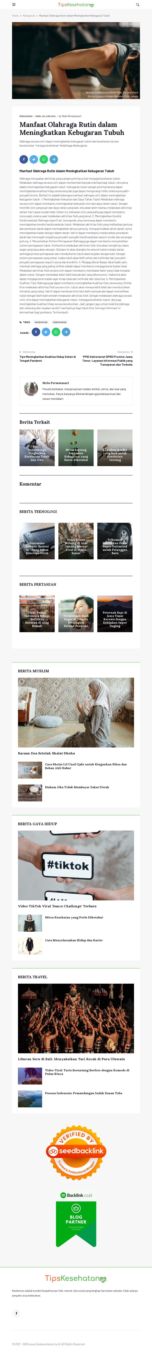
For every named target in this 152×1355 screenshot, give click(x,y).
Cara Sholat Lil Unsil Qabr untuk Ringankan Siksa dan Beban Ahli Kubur (86, 766)
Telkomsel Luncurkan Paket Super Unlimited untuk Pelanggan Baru (115, 546)
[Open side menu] (13, 4)
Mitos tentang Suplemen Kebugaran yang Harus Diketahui (76, 455)
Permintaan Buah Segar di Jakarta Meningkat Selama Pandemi (76, 621)
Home (15, 15)
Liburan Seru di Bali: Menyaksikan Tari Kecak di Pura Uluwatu (71, 1059)
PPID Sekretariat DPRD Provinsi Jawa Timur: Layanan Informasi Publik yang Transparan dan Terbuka (107, 360)
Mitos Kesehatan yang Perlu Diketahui (74, 917)
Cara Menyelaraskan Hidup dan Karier (74, 940)
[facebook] (23, 159)
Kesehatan (41, 322)
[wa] (43, 159)
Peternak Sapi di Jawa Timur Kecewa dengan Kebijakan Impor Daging (115, 619)
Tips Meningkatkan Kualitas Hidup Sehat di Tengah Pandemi (47, 358)
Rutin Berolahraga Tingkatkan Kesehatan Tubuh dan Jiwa (37, 453)
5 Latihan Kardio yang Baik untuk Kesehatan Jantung (115, 455)
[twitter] (33, 159)
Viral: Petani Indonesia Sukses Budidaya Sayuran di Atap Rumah (37, 619)
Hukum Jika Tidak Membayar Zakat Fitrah (77, 787)
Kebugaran (29, 15)
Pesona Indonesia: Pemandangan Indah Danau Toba (83, 1093)
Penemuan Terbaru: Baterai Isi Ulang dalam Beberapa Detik (37, 548)
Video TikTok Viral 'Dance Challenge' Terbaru (57, 906)
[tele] (53, 159)
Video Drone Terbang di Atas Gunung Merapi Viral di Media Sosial (76, 546)
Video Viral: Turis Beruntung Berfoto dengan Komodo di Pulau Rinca (87, 1072)
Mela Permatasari (71, 116)
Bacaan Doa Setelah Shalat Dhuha (46, 753)
